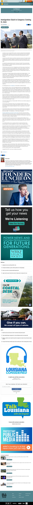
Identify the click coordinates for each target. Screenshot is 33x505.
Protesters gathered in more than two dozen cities (10, 112)
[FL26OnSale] (16, 187)
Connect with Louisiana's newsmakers (16, 422)
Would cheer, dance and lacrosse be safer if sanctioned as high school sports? (13, 332)
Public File (20, 493)
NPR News (2, 262)
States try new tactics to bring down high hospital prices (10, 270)
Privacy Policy (14, 497)
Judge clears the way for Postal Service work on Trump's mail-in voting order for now (14, 273)
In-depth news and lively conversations (16, 377)
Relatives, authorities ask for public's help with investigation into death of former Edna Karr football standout (17, 338)
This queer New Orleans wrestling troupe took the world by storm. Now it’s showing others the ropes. (17, 341)
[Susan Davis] (2, 159)
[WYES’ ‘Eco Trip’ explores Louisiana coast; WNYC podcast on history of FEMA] (3, 458)
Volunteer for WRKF (21, 497)
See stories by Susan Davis (9, 166)
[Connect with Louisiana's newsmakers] (16, 408)
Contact (13, 495)
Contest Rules (27, 495)
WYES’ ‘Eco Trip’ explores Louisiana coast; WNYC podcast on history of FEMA (17, 456)
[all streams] (32, 4)
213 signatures (12, 85)
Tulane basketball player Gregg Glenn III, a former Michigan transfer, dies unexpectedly (15, 335)
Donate (29, 1)
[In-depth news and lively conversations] (16, 359)
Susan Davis (5, 24)
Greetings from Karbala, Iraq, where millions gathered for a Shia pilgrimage (13, 267)
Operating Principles (28, 493)
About (13, 493)
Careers (20, 495)
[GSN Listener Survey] (16, 220)
